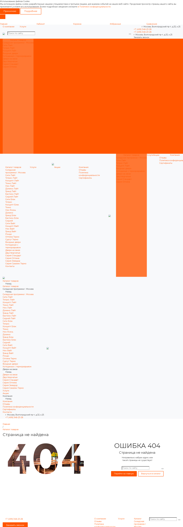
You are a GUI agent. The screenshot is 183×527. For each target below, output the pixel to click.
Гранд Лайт (91, 64)
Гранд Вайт (91, 104)
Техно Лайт (91, 56)
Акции (89, 139)
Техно (89, 80)
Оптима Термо (93, 109)
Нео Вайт (90, 101)
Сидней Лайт (92, 69)
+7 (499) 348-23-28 (14, 417)
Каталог (137, 519)
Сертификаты (52, 48)
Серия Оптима (10, 67)
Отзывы (49, 42)
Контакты (90, 152)
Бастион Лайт (93, 67)
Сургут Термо (92, 112)
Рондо (89, 107)
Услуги (23, 26)
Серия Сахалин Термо (96, 133)
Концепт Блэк (93, 77)
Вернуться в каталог (151, 473)
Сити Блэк (91, 72)
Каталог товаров (94, 42)
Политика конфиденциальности (61, 45)
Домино (90, 85)
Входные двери (10, 53)
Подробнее (30, 11)
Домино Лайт (92, 61)
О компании (8, 26)
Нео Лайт (90, 59)
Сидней (90, 93)
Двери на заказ (10, 59)
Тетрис (89, 75)
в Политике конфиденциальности (94, 6)
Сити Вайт (91, 96)
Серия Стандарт (10, 64)
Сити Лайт (8, 45)
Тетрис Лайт (9, 48)
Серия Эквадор (93, 131)
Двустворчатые (10, 61)
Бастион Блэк (92, 91)
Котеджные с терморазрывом (17, 56)
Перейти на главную (124, 473)
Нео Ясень (91, 83)
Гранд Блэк (91, 88)
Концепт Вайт (93, 99)
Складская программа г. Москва (18, 42)
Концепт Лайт (9, 51)
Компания (91, 141)
